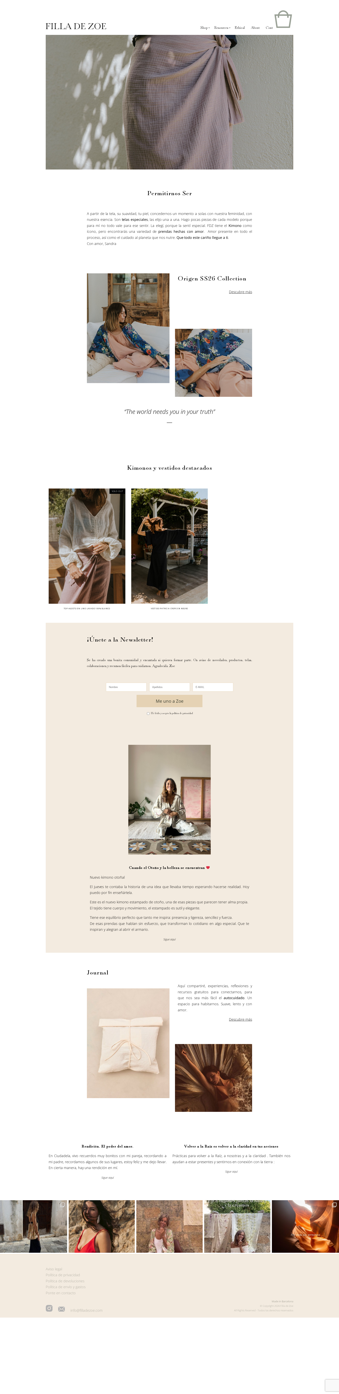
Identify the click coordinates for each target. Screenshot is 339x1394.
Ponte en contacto (61, 1293)
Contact (271, 28)
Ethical (240, 28)
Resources (221, 28)
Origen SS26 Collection (212, 278)
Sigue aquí (169, 939)
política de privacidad (182, 713)
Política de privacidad (63, 1275)
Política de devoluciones (65, 1281)
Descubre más (240, 291)
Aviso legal (54, 1269)
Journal (97, 972)
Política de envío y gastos (66, 1286)
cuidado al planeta (136, 237)
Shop (204, 28)
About (255, 28)
